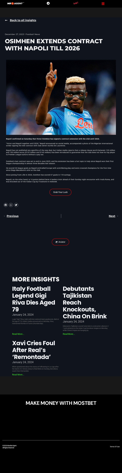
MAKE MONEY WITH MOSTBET (61, 403)
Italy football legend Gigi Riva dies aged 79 (33, 299)
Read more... (18, 334)
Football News (33, 34)
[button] (103, 3)
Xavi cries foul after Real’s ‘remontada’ (33, 350)
